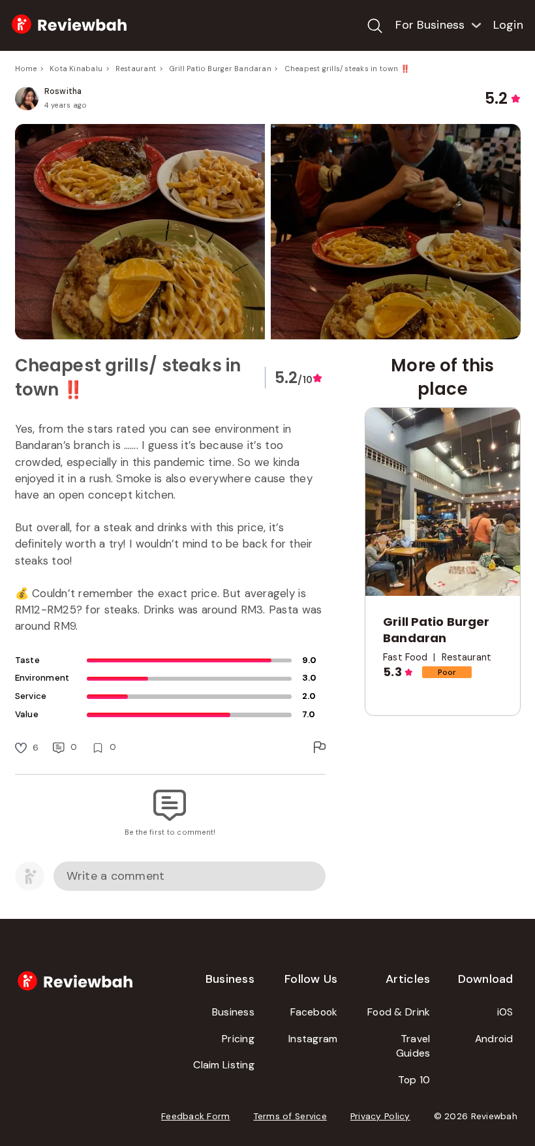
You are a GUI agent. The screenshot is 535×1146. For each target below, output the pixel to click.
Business (233, 1012)
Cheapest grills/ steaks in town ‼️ (347, 68)
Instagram (312, 1038)
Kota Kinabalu (76, 68)
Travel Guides (413, 1046)
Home (26, 68)
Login (508, 25)
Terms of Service (290, 1116)
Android (494, 1038)
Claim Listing (223, 1065)
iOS (505, 1012)
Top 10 (414, 1080)
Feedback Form (195, 1116)
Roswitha (63, 91)
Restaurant (135, 68)
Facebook (313, 1012)
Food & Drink (398, 1012)
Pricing (238, 1038)
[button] (268, 231)
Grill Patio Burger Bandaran (220, 68)
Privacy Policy (380, 1116)
